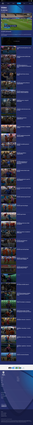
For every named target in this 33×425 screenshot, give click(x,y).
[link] (8, 3)
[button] (19, 3)
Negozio (18, 380)
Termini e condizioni (3, 413)
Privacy (2, 411)
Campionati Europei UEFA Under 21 (3, 3)
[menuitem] (9, 3)
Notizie (2, 385)
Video (2, 380)
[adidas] (10, 368)
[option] (16, 41)
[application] (16, 21)
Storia (18, 377)
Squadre (2, 384)
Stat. (2, 382)
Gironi (2, 378)
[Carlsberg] (16, 368)
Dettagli (18, 378)
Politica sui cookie (3, 414)
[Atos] (13, 368)
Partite (2, 377)
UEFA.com (2, 394)
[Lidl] (19, 368)
